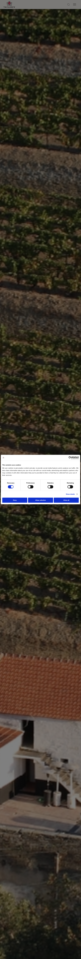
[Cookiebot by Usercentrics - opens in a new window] (70, 457)
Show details (70, 494)
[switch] (30, 486)
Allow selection (40, 500)
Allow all (66, 500)
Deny (15, 500)
